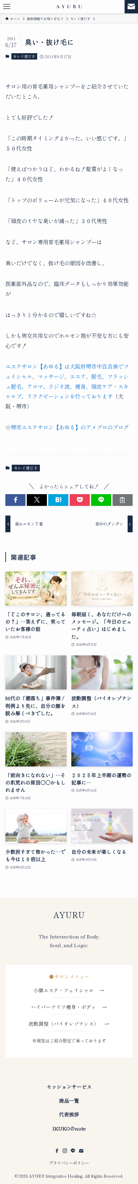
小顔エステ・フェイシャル (66, 990)
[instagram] (65, 1151)
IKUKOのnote (69, 1128)
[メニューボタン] (6, 6)
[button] (15, 500)
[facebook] (57, 1151)
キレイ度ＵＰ (24, 56)
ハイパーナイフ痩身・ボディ (66, 1006)
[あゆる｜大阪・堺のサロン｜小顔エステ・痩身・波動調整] (69, 6)
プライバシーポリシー (69, 1163)
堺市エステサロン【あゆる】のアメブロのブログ (70, 427)
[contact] (81, 1151)
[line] (73, 1151)
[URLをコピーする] (123, 500)
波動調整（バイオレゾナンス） (63, 1023)
